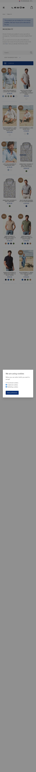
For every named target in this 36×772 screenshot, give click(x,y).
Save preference (12, 393)
